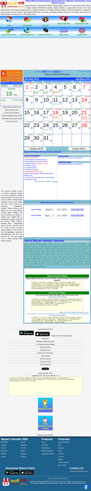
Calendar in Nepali (84, 71)
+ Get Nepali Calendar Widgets (45, 344)
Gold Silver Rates (45, 347)
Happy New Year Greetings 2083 (61, 336)
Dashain (61, 448)
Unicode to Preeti (45, 361)
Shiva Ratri (62, 465)
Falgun (23, 454)
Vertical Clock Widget (58, 315)
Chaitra (23, 456)
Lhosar (61, 456)
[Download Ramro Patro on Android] (26, 336)
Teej (59, 445)
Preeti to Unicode (45, 359)
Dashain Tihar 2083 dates (12, 113)
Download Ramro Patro (45, 329)
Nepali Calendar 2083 (12, 110)
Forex (44, 442)
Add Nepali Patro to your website (12, 118)
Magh (23, 451)
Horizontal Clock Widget (58, 297)
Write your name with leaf (45, 435)
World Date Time (64, 480)
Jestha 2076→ (79, 149)
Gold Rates (46, 448)
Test (57, 375)
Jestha (3, 445)
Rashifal (45, 445)
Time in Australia (45, 364)
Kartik (23, 442)
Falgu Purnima (63, 462)
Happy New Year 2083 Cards (12, 107)
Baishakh (4, 442)
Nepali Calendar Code (45, 373)
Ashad (3, 448)
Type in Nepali (45, 356)
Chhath (61, 454)
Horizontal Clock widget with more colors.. (74, 312)
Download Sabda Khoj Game (45, 341)
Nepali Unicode (47, 451)
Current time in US (12, 121)
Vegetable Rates (45, 350)
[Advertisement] (45, 54)
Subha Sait (45, 338)
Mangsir (24, 445)
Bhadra (4, 454)
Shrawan (4, 451)
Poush (23, 448)
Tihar (60, 451)
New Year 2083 (63, 442)
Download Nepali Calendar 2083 (12, 116)
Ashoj (3, 456)
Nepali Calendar (51, 480)
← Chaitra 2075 (35, 149)
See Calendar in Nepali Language (46, 181)
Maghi (60, 459)
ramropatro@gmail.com (79, 471)
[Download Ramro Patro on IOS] (42, 336)
